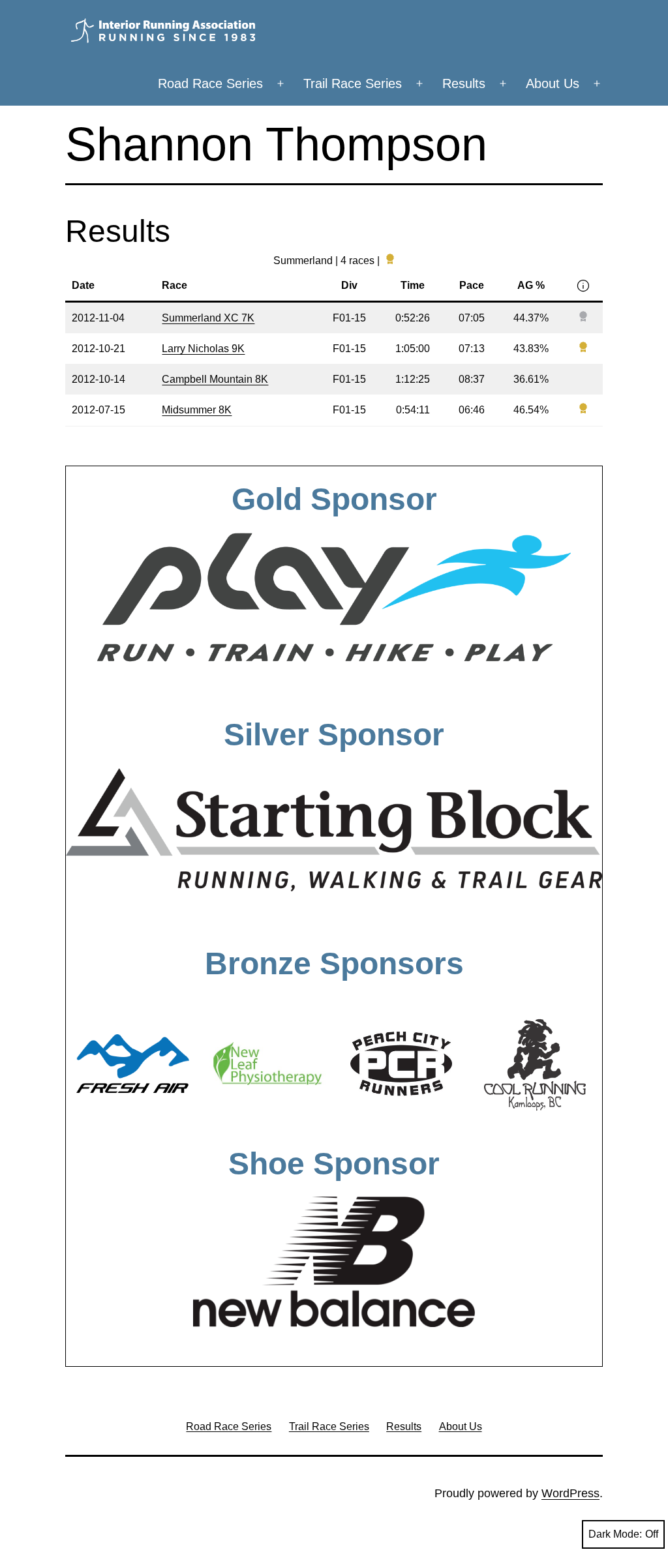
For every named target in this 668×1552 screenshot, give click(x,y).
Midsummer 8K (197, 409)
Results (463, 83)
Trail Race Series (352, 83)
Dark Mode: (615, 1534)
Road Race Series (210, 83)
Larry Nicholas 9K (203, 348)
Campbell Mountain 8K (215, 379)
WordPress (570, 1493)
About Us (552, 83)
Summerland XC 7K (208, 317)
